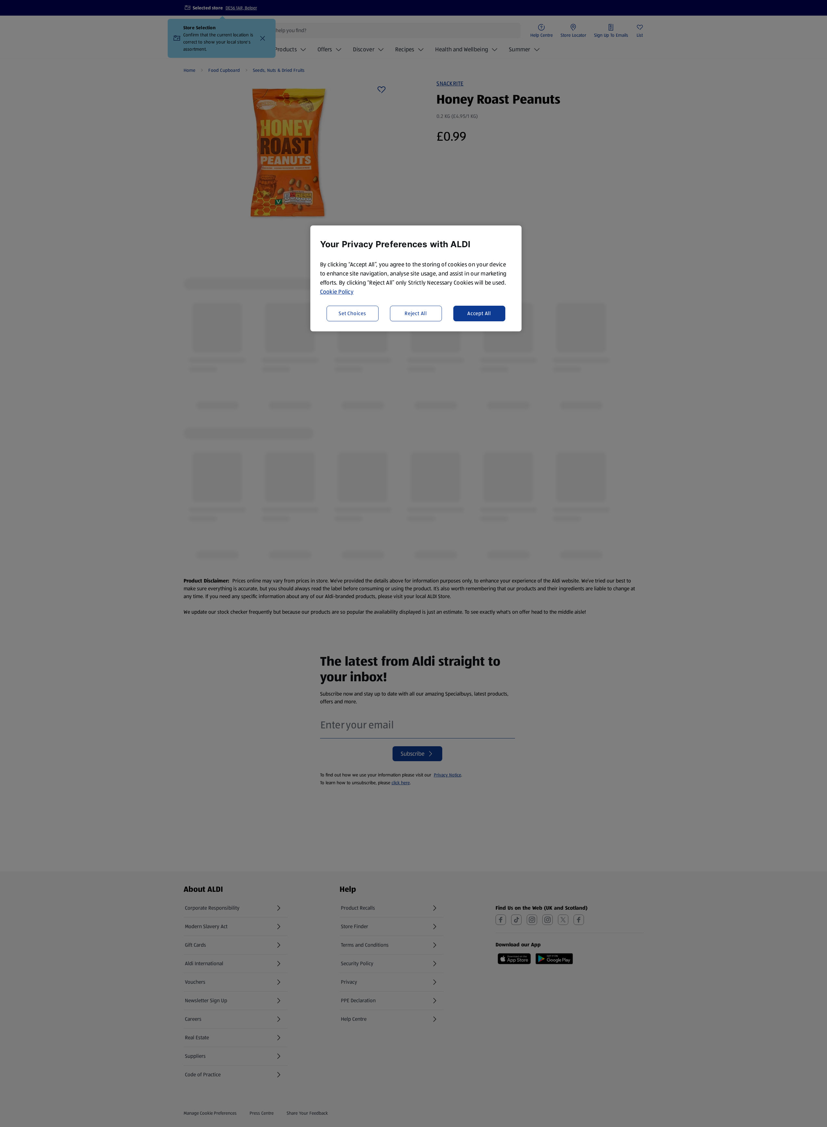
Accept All (479, 313)
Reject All (416, 313)
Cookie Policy (337, 292)
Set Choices (352, 313)
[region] (416, 278)
